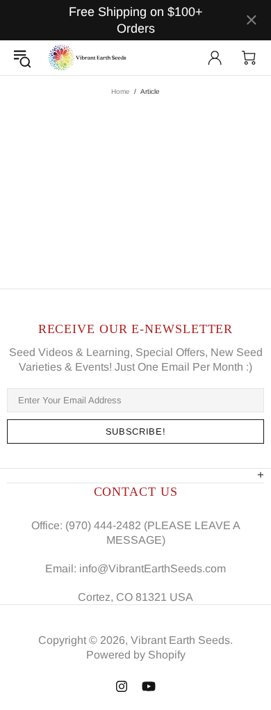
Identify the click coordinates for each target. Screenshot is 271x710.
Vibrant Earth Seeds (87, 57)
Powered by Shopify (136, 655)
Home (120, 91)
